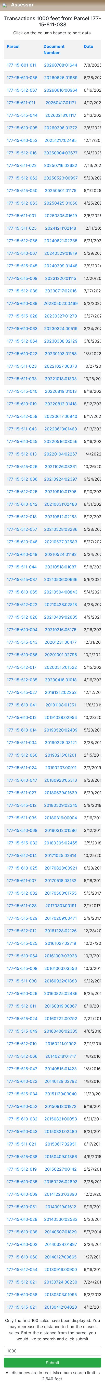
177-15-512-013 (22, 454)
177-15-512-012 (22, 930)
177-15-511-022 (22, 165)
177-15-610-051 (22, 1206)
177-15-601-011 (21, 65)
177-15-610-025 (22, 868)
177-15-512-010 (22, 1043)
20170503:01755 (61, 893)
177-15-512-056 (22, 240)
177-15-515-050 (22, 190)
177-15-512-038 (22, 290)
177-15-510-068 (22, 830)
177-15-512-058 (22, 416)
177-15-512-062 (22, 178)
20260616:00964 (60, 90)
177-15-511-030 (22, 980)
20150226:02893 (60, 1181)
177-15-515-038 (22, 1156)
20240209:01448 (60, 265)
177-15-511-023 (22, 366)
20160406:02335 (60, 1031)
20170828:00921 (61, 868)
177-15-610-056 (22, 77)
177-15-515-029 (22, 918)
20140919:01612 (60, 1206)
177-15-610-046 (22, 541)
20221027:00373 (60, 366)
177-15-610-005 (22, 127)
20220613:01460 (60, 428)
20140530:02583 (60, 1219)
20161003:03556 (60, 968)
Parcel (13, 46)
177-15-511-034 (22, 742)
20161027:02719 (60, 943)
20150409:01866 (60, 1156)
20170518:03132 (60, 880)
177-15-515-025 (22, 943)
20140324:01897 (61, 1244)
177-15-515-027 (22, 692)
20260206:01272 (60, 127)
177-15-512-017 (21, 667)
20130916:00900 (60, 1269)
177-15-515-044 (22, 115)
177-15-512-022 (22, 604)
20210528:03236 (60, 529)
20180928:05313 (60, 780)
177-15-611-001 (21, 215)
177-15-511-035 (22, 817)
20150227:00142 (61, 1169)
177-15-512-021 (22, 1282)
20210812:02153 (61, 516)
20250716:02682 (60, 165)
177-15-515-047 (22, 1068)
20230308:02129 (60, 341)
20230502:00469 (61, 303)
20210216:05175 (60, 629)
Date (88, 46)
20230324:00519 (60, 328)
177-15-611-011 (21, 102)
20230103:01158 (61, 353)
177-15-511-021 (21, 1144)
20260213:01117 (60, 115)
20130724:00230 (60, 1282)
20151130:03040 (61, 1093)
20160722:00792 (60, 1018)
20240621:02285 (60, 240)
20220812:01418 (61, 403)
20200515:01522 (60, 667)
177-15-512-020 (22, 617)
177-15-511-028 (22, 905)
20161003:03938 (60, 955)
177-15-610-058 (22, 1294)
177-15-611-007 (21, 880)
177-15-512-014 (22, 855)
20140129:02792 (61, 1081)
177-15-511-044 (22, 566)
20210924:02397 (60, 479)
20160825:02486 (60, 993)
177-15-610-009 (22, 1194)
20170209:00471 (61, 918)
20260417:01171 (61, 102)
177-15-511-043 (22, 428)
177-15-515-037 (22, 579)
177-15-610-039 (22, 303)
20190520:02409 (60, 730)
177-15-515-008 (22, 968)
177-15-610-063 (22, 328)
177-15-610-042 (22, 504)
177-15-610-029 (22, 993)
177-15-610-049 (22, 554)
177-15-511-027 (21, 792)
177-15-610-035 (22, 1181)
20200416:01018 (61, 679)
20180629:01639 (60, 792)
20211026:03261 (61, 466)
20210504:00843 (60, 592)
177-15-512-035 (22, 679)
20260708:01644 (60, 65)
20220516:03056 (60, 441)
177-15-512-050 (22, 755)
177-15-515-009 (22, 278)
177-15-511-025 (22, 228)
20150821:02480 (60, 1131)
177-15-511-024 (22, 767)
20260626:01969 (60, 77)
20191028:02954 (60, 717)
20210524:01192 (61, 554)
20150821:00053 (60, 1118)
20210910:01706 (60, 491)
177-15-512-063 (22, 203)
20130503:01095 (60, 1294)
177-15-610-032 (22, 1118)
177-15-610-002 (22, 1244)
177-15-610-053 (22, 140)
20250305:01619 (60, 215)
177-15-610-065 (22, 592)
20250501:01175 (60, 190)
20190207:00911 (60, 767)
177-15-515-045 (22, 265)
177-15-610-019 (22, 403)
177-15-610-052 (22, 1106)
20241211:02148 (60, 228)
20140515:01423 (61, 1068)
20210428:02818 (60, 604)
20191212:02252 (61, 692)
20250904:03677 (60, 152)
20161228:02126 (61, 930)
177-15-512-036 (22, 479)
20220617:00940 (60, 416)
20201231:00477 (61, 642)
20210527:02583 (60, 541)
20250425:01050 (60, 203)
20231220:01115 (60, 278)
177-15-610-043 (22, 1131)
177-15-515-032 (22, 842)
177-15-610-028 (22, 1219)
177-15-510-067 (22, 253)
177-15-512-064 (22, 341)
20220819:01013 (61, 391)
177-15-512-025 (22, 491)
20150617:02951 (60, 1144)
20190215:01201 (60, 755)
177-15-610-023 (22, 353)
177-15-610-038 (22, 1231)
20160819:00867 (61, 1006)
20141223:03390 (60, 1194)
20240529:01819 (60, 253)
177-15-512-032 (22, 893)
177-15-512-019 (22, 1169)
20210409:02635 (60, 617)
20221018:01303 (61, 378)
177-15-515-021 (22, 1307)
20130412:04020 (60, 1307)
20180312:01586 (61, 830)
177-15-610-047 (22, 780)
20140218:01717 (60, 1056)
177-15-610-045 (22, 441)
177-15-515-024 (22, 1018)
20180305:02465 (60, 842)
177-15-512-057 (22, 529)
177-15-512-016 (22, 152)
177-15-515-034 (22, 1093)
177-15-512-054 (22, 1269)
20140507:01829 (61, 1231)
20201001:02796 (61, 654)
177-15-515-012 (22, 805)
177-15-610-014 (22, 730)
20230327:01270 (60, 316)
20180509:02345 (60, 805)
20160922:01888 (60, 980)
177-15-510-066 (22, 654)
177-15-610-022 (22, 1081)
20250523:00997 (61, 178)
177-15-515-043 (22, 642)
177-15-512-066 (22, 1056)
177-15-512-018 (22, 516)
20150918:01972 (60, 1106)
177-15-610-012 (22, 717)
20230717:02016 (61, 290)
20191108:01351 (61, 704)
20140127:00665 (61, 1256)
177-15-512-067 (22, 90)
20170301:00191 (60, 905)
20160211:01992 (60, 1043)
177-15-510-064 (22, 955)
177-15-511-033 (22, 378)
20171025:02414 (60, 855)
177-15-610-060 (22, 1256)
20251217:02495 (61, 140)
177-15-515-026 (22, 466)
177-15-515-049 (22, 1031)
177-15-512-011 (21, 1006)
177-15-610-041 (22, 704)
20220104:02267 (60, 454)
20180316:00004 (60, 817)
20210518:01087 (60, 566)
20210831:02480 (60, 504)
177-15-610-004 (22, 629)
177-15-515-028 (22, 316)
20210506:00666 (60, 579)
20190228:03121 (61, 742)
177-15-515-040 (22, 391)
